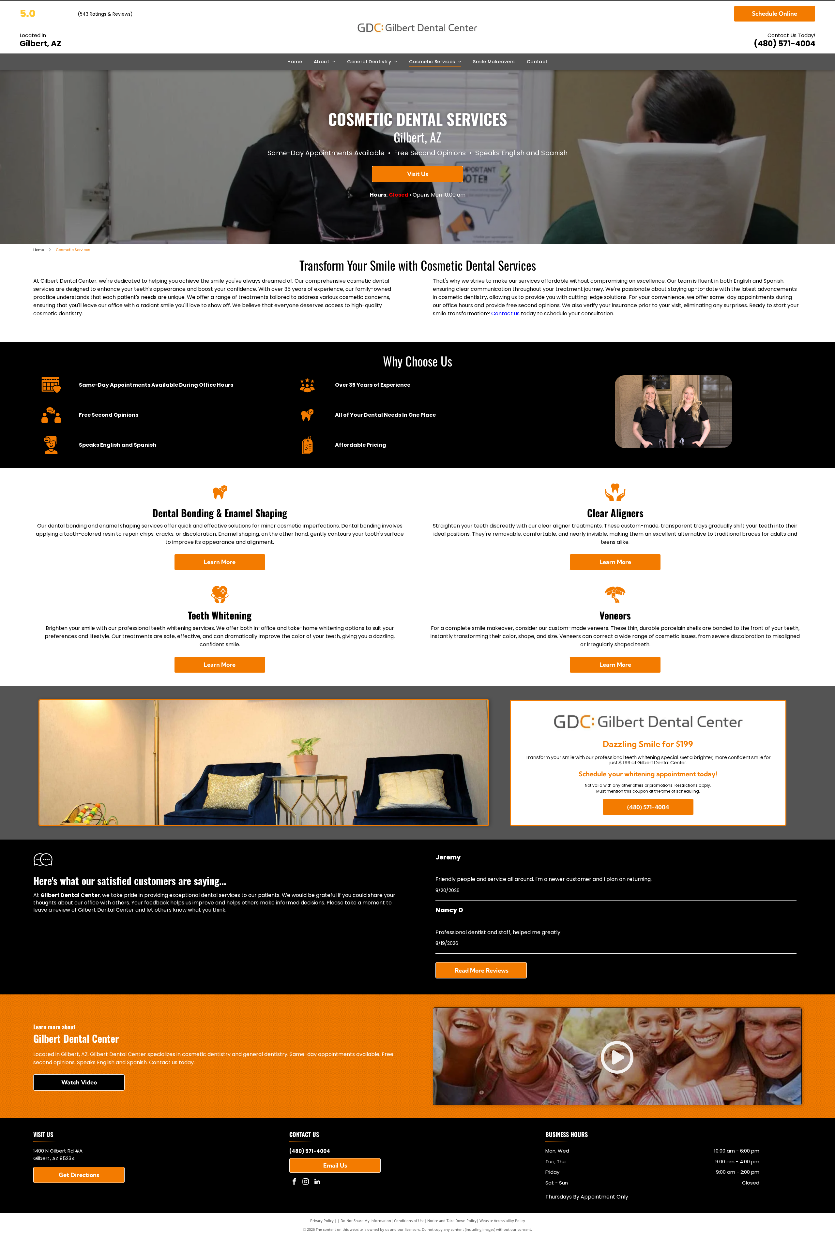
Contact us (505, 313)
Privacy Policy (322, 1220)
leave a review (51, 910)
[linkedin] (317, 1182)
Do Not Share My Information (366, 1220)
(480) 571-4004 (784, 43)
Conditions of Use (409, 1220)
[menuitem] (294, 62)
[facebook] (294, 1182)
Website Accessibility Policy (502, 1220)
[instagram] (306, 1182)
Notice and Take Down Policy (452, 1220)
